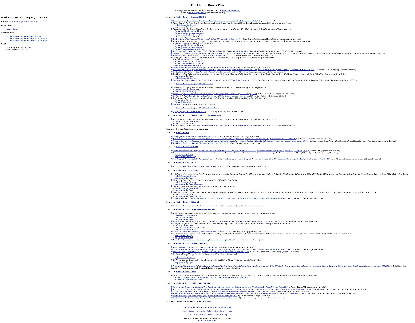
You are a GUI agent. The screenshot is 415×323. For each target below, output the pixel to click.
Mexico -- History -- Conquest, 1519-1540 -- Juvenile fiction (26, 38)
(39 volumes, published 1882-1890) (198, 143)
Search (191, 311)
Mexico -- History (12, 29)
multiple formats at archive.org (185, 25)
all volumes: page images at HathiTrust (188, 37)
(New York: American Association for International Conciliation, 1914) (231, 198)
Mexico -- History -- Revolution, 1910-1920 (191, 243)
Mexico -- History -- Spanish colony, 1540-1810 (193, 283)
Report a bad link (209, 307)
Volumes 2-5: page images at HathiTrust (188, 279)
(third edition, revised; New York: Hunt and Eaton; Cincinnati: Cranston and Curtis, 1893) (235, 139)
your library (25, 22)
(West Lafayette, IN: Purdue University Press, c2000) (230, 287)
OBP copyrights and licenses (207, 320)
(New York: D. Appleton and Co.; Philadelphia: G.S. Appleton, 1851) (217, 125)
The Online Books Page (207, 4)
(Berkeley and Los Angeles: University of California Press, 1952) (223, 291)
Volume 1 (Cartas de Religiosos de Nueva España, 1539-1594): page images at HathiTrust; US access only (211, 277)
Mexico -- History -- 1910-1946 (187, 170)
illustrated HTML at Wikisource (186, 215)
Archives (211, 315)
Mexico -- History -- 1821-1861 (187, 147)
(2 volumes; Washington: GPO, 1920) (281, 266)
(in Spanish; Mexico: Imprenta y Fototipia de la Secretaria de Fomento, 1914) (251, 159)
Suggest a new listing (224, 307)
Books (190, 315)
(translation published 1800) (206, 39)
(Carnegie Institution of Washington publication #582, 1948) (212, 51)
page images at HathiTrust (184, 27)
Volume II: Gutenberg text (184, 102)
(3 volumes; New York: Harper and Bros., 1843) (203, 55)
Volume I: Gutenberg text (183, 100)
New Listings (200, 311)
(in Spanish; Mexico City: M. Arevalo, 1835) (240, 151)
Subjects (223, 311)
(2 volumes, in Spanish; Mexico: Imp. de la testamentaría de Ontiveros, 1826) (216, 53)
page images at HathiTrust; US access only (189, 184)
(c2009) (195, 247)
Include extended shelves (230, 11)
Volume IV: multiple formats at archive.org (189, 49)
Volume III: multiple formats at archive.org (189, 35)
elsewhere (35, 22)
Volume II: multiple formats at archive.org (189, 33)
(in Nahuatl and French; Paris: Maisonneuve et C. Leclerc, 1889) (240, 141)
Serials (229, 311)
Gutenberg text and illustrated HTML (188, 90)
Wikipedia (17, 22)
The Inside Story (221, 315)
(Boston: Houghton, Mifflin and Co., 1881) (213, 96)
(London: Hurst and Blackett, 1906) (201, 166)
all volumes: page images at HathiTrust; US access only (194, 43)
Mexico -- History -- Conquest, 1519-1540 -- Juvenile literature (27, 40)
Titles (216, 311)
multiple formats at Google (184, 217)
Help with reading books (192, 307)
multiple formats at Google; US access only (190, 227)
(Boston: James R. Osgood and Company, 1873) (215, 94)
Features (203, 315)
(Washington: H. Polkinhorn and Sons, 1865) (227, 221)
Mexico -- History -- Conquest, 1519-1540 (191, 17)
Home (185, 311)
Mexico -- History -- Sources (186, 272)
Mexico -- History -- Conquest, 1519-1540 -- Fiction (23, 36)
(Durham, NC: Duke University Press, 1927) (205, 67)
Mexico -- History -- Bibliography (188, 202)
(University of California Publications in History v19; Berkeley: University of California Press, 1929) (238, 293)
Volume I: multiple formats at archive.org (189, 31)
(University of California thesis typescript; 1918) (207, 72)
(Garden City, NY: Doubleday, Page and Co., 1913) (214, 80)
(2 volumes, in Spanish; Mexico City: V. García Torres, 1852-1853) (216, 21)
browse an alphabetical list (197, 13)
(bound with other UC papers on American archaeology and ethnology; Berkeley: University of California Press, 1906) (255, 289)
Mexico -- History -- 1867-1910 (187, 163)
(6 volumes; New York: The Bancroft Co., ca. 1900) (197, 137)
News (196, 315)
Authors (209, 311)
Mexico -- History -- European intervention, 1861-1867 (195, 209)
